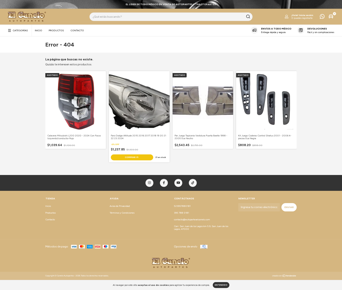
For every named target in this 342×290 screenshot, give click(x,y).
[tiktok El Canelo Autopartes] (193, 183)
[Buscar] (248, 16)
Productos (56, 30)
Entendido (221, 285)
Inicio (38, 30)
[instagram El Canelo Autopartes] (149, 183)
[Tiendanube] (284, 276)
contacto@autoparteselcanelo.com (192, 219)
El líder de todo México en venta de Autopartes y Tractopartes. (171, 4)
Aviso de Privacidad (120, 206)
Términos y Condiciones (122, 212)
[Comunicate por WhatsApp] (322, 17)
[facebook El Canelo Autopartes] (164, 183)
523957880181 (182, 206)
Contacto (77, 30)
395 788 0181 (181, 212)
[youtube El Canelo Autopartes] (178, 183)
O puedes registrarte (302, 18)
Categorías (20, 30)
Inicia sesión (306, 15)
